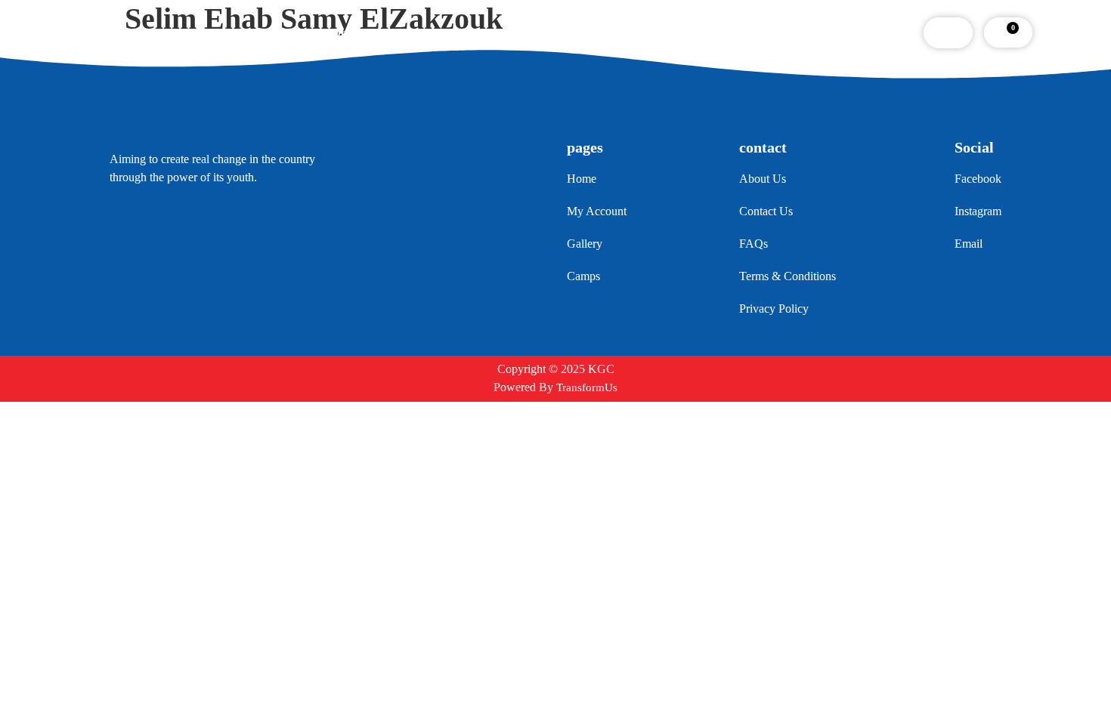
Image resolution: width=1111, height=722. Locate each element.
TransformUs (586, 387)
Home (341, 32)
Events (479, 32)
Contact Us (679, 32)
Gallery (545, 32)
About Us (409, 32)
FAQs (608, 32)
